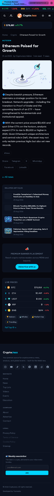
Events (6, 396)
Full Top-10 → (10, 327)
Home (5, 35)
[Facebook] (47, 366)
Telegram (16, 161)
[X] (23, 366)
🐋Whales (23, 317)
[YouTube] (11, 366)
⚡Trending (11, 322)
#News (7, 153)
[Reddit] (41, 366)
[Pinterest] (29, 366)
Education (7, 400)
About (5, 412)
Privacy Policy (9, 433)
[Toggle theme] (43, 15)
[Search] (4, 15)
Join (27, 473)
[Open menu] (49, 15)
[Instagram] (5, 366)
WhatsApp (37, 161)
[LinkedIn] (35, 366)
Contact (7, 421)
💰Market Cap (38, 317)
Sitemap (7, 446)
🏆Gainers (11, 317)
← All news (7, 176)
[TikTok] (17, 366)
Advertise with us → (39, 3)
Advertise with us (27, 267)
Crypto (14, 35)
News (5, 383)
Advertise (7, 417)
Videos (6, 391)
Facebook (9, 167)
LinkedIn (23, 167)
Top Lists (7, 387)
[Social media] (11, 15)
